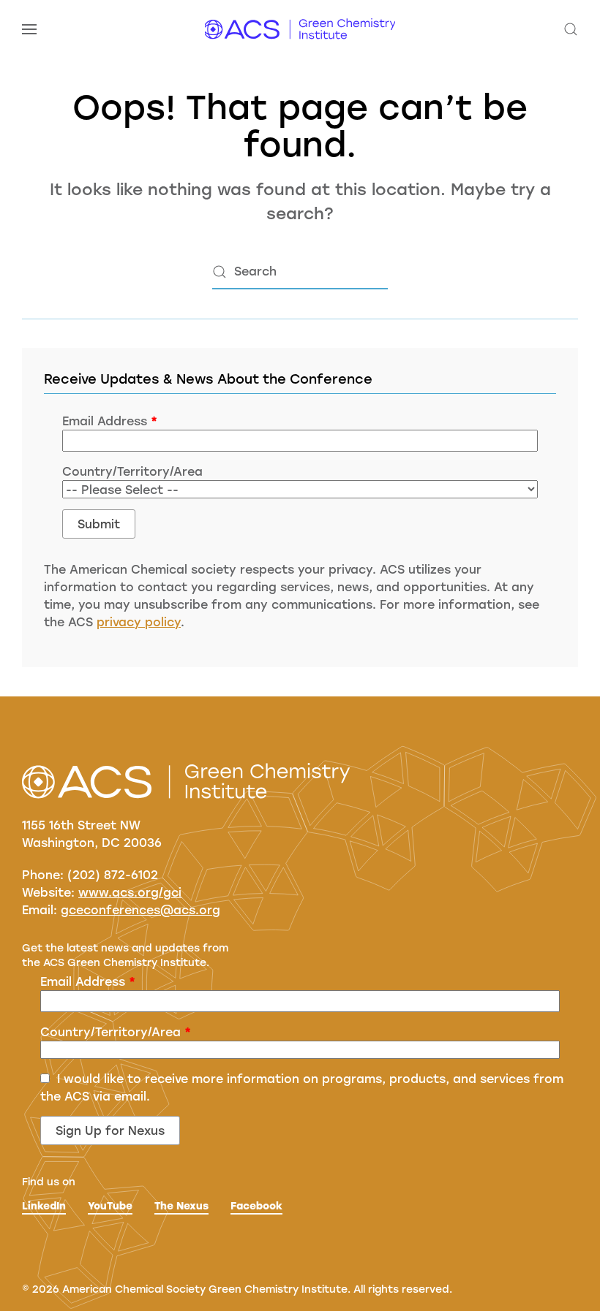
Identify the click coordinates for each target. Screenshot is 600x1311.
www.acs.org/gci (129, 892)
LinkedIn (44, 1205)
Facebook (256, 1205)
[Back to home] (300, 29)
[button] (29, 29)
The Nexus (181, 1205)
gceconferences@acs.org (140, 909)
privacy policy (139, 621)
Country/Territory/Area (132, 471)
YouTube (110, 1205)
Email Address (109, 420)
